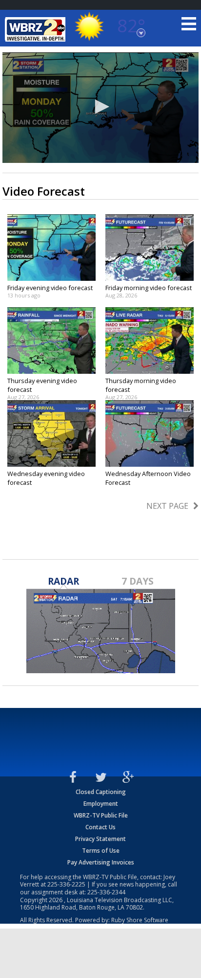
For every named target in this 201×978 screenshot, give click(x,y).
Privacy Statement (100, 839)
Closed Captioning (101, 792)
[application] (100, 107)
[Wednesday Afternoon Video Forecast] (149, 433)
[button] (100, 106)
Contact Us (100, 827)
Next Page (167, 505)
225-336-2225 (66, 884)
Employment (100, 803)
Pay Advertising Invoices (100, 862)
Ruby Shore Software (139, 920)
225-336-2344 (106, 892)
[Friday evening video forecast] (51, 247)
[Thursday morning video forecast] (149, 340)
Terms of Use (101, 850)
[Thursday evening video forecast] (51, 340)
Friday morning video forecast (148, 287)
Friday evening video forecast (50, 287)
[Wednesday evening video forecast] (51, 433)
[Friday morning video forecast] (149, 247)
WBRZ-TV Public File (101, 815)
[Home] (36, 29)
